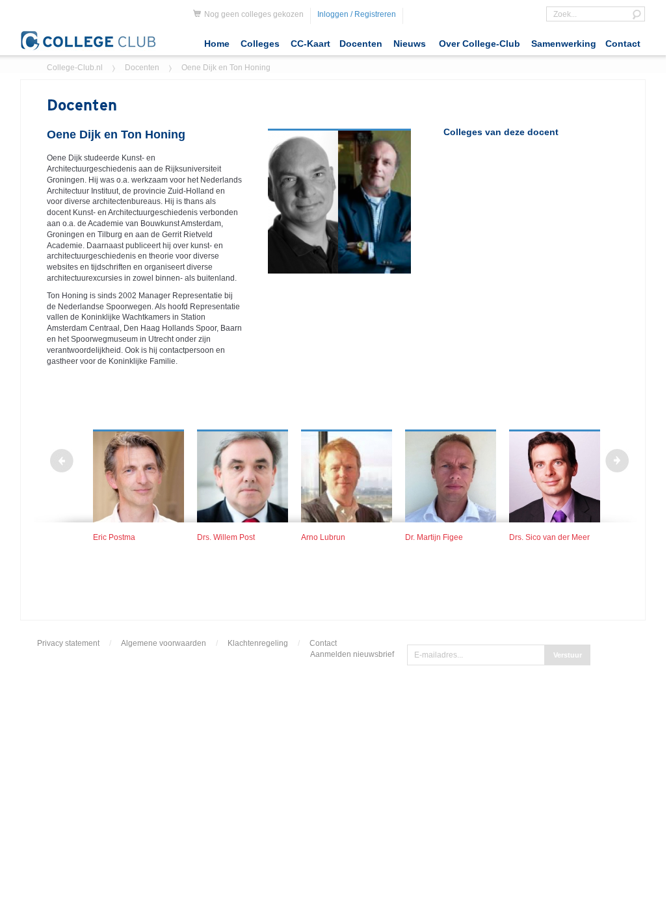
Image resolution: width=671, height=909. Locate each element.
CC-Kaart (310, 43)
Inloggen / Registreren (356, 14)
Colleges (260, 43)
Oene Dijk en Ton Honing (225, 67)
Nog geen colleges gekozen (254, 14)
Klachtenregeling (258, 643)
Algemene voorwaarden (163, 643)
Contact (622, 43)
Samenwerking (563, 43)
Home (217, 43)
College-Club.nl (75, 67)
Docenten (360, 43)
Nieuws (409, 43)
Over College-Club (479, 43)
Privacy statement (68, 643)
